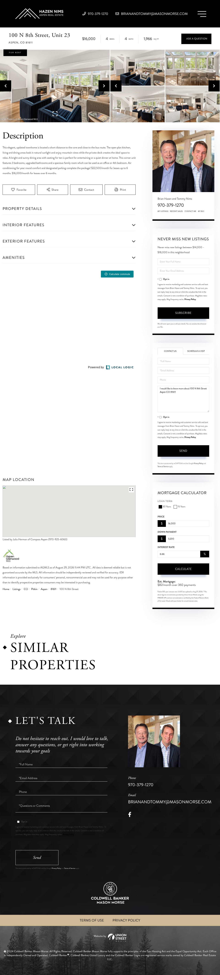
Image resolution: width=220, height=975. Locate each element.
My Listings (163, 211)
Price (161, 516)
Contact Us (170, 351)
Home (6, 589)
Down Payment (167, 532)
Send (183, 451)
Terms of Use (92, 920)
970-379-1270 (97, 13)
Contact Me (190, 211)
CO (26, 589)
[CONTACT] (196, 39)
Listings (17, 589)
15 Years (181, 506)
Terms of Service (163, 466)
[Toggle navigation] (202, 14)
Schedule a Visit (196, 351)
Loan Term (165, 501)
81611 (53, 589)
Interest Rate (166, 547)
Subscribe (183, 313)
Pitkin (34, 589)
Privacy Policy (190, 299)
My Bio (201, 211)
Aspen (44, 589)
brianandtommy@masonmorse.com (154, 13)
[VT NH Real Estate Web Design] (110, 938)
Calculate (183, 569)
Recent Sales (176, 211)
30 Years (167, 506)
